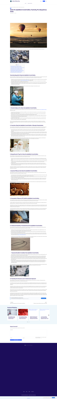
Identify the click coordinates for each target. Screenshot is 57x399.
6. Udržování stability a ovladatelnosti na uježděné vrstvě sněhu (17, 70)
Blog (10, 8)
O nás (29, 391)
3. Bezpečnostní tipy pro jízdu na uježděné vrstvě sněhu (16, 68)
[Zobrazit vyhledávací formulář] (46, 1)
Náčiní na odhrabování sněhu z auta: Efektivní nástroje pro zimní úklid (34, 317)
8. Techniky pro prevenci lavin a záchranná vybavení (15, 72)
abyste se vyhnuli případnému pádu (22, 234)
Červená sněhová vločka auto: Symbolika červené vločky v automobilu (23, 317)
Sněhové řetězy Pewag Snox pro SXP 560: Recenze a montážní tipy (17, 303)
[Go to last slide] (8, 315)
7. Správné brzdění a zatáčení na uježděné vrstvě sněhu (16, 71)
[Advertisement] (28, 18)
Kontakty (32, 391)
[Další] (48, 315)
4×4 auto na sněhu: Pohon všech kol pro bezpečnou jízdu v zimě (44, 317)
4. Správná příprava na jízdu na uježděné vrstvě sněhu (16, 69)
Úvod (25, 3)
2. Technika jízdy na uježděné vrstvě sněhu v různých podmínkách (17, 67)
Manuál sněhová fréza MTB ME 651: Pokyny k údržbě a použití (11, 317)
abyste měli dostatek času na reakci (25, 80)
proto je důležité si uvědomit (43, 109)
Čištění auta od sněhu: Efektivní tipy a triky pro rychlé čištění (40, 303)
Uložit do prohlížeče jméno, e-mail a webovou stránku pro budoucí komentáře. (40, 337)
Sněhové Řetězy (30, 3)
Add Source (53, 397)
